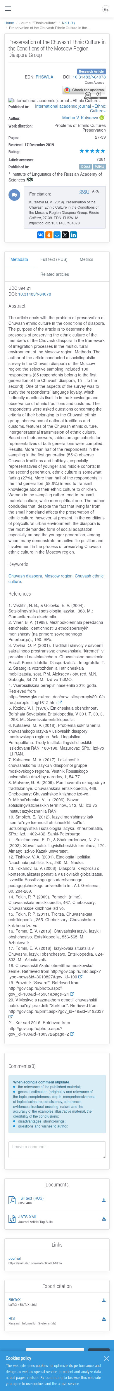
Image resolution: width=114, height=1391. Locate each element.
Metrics (86, 259)
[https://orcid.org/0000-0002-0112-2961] (101, 118)
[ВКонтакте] (40, 234)
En (105, 9)
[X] (65, 234)
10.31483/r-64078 (89, 77)
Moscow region (58, 576)
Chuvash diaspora (25, 576)
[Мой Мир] (57, 234)
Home (9, 22)
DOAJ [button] (85, 166)
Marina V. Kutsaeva (80, 118)
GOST (84, 191)
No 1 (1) (68, 22)
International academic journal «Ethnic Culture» (70, 108)
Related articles (54, 274)
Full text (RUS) (54, 259)
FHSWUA (44, 77)
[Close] (106, 1358)
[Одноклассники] (48, 234)
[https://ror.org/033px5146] (30, 180)
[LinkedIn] (73, 234)
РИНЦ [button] (99, 166)
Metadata (19, 259)
